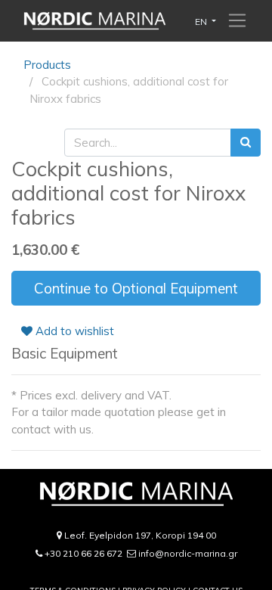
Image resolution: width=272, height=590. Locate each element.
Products (47, 64)
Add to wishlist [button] (73, 331)
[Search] (245, 143)
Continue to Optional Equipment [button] (136, 288)
